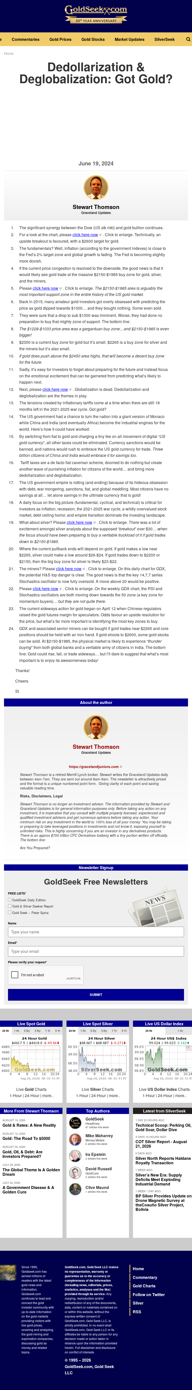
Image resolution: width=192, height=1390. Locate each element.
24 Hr (5, 1031)
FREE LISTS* (17, 893)
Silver (138, 1303)
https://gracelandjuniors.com (93, 766)
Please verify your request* (27, 962)
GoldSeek (95, 1119)
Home (9, 53)
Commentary (145, 1277)
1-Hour (16, 1095)
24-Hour (32, 1095)
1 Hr (16, 1031)
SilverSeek (164, 39)
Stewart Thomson (96, 207)
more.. (47, 1095)
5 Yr (57, 1031)
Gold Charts (144, 1286)
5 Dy (27, 1031)
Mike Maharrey (99, 1135)
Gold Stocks (93, 39)
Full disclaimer (85, 1347)
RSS (137, 1312)
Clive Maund (97, 1187)
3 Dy (37, 1031)
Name (12, 923)
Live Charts (31, 1089)
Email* (12, 942)
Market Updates (129, 39)
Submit (96, 994)
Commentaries (26, 39)
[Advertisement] (96, 125)
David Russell (99, 1169)
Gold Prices (61, 39)
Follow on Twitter (149, 1294)
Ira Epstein (96, 1154)
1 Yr (47, 1031)
